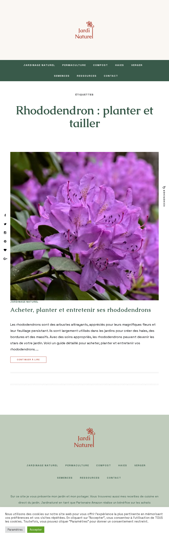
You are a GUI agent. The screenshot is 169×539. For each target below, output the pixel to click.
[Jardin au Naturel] (84, 29)
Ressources (87, 76)
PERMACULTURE (74, 65)
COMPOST (100, 65)
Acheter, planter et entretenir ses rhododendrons (80, 310)
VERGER (137, 65)
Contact (111, 76)
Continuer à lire (28, 359)
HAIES (119, 65)
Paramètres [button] (15, 529)
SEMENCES (62, 76)
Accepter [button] (36, 529)
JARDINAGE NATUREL (39, 65)
